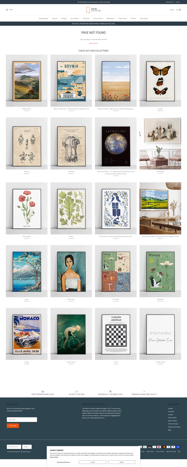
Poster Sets (123, 18)
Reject (122, 462)
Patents (55, 18)
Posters (170, 408)
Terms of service (173, 424)
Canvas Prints (98, 18)
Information (144, 18)
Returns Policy (172, 421)
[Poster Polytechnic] (93, 9)
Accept (92, 462)
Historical (86, 18)
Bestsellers (111, 18)
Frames (133, 18)
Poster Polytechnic (15, 452)
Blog (169, 430)
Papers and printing (174, 427)
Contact (170, 414)
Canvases (171, 411)
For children (75, 18)
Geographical (43, 18)
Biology (64, 18)
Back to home (93, 43)
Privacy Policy (54, 457)
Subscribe (12, 426)
